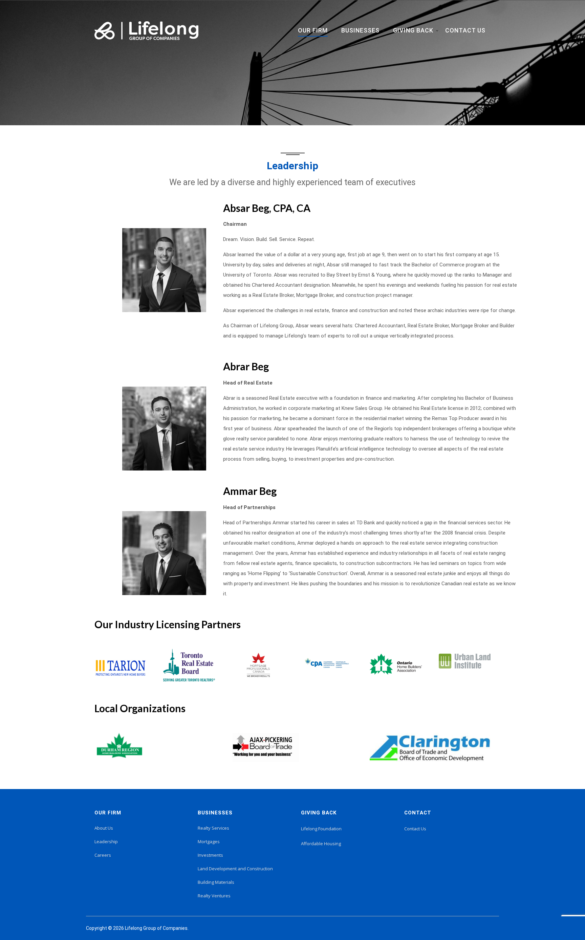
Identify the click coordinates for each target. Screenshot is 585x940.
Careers (102, 855)
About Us (103, 828)
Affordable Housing (321, 843)
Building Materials (216, 882)
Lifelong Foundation (321, 829)
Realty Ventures (214, 896)
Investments (210, 855)
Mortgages (209, 841)
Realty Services (213, 828)
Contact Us (415, 829)
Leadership (106, 841)
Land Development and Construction (235, 869)
